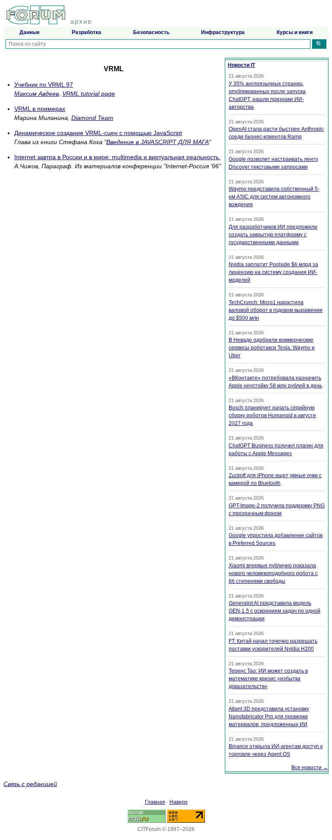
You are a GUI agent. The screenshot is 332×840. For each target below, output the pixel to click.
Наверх (178, 802)
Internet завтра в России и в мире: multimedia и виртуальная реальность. (117, 157)
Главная (155, 802)
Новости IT (241, 65)
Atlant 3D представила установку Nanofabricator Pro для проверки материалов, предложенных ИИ (269, 716)
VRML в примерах (39, 108)
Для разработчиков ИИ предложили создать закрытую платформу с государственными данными (273, 234)
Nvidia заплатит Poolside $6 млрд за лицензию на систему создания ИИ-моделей (273, 272)
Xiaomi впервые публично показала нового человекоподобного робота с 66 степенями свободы (273, 573)
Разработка (86, 32)
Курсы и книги (295, 32)
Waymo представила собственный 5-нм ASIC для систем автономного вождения (274, 197)
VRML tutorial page (88, 93)
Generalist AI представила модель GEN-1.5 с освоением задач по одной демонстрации (274, 611)
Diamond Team (92, 117)
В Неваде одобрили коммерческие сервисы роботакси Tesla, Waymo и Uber (272, 348)
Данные (29, 32)
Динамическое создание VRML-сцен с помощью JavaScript (98, 132)
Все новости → (309, 767)
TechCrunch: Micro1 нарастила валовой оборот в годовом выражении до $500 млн (275, 310)
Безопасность (151, 32)
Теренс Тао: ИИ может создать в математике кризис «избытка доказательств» (268, 678)
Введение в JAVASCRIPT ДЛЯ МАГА (157, 141)
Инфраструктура (223, 32)
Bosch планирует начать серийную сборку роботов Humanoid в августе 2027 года (272, 415)
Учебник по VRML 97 (43, 84)
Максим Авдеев (36, 93)
